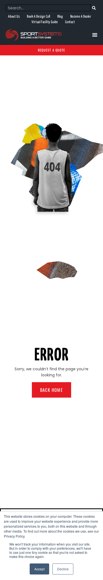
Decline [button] (63, 568)
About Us (14, 16)
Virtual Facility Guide (45, 22)
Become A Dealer (80, 16)
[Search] (94, 7)
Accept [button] (39, 568)
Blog (60, 16)
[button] (95, 34)
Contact (70, 22)
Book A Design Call (38, 16)
